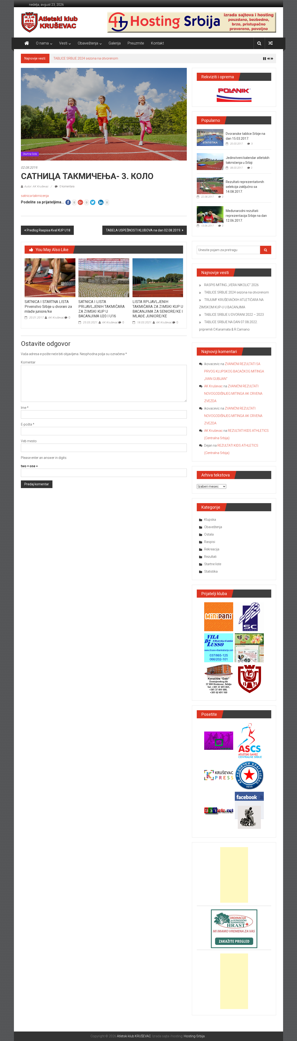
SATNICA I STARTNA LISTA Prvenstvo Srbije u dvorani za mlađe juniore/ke (48, 307)
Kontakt (157, 43)
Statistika (211, 571)
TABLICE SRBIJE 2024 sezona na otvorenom (85, 58)
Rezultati (210, 556)
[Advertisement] (234, 875)
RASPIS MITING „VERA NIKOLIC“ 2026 (231, 285)
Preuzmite (136, 43)
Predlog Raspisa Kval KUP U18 (48, 230)
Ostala (209, 534)
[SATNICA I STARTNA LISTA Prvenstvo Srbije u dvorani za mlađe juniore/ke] (50, 277)
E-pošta (27, 424)
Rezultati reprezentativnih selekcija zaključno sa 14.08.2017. (245, 186)
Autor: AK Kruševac (36, 186)
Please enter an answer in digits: (44, 458)
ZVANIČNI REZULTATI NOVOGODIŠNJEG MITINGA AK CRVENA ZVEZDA (233, 393)
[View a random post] (270, 43)
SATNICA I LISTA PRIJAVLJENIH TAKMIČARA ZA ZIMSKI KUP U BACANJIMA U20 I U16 (101, 309)
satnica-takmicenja (35, 196)
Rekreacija (211, 549)
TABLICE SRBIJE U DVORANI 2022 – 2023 (234, 314)
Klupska (210, 519)
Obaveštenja (88, 43)
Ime (25, 408)
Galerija (115, 43)
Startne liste (30, 154)
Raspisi (209, 542)
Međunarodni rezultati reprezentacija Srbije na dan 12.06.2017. (246, 215)
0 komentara (66, 186)
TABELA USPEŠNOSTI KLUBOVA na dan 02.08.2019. (143, 230)
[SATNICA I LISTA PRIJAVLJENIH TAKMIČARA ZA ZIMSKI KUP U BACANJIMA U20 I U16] (103, 277)
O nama (42, 43)
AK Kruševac (56, 317)
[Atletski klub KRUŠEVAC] (49, 22)
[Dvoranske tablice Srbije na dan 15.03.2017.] (210, 137)
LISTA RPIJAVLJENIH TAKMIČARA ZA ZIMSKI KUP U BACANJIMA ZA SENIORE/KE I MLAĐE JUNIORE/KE (157, 309)
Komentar (28, 362)
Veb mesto (29, 441)
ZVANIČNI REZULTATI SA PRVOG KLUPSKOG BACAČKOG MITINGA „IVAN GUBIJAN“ (234, 371)
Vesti (63, 43)
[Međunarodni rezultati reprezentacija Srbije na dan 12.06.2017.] (210, 214)
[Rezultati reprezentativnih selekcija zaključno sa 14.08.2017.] (210, 185)
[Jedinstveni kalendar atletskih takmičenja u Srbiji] (210, 161)
